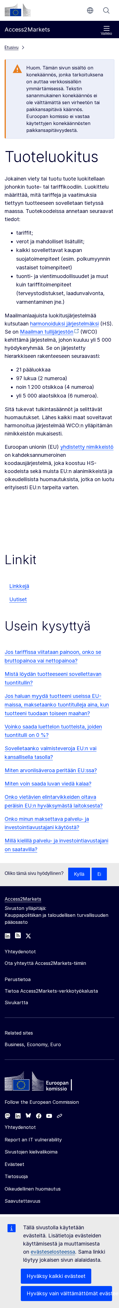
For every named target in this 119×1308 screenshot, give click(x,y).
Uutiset (18, 599)
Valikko (106, 34)
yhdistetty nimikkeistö (87, 447)
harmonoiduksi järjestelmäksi (64, 324)
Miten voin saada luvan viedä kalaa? (48, 784)
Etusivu (11, 47)
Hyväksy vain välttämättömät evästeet (69, 1293)
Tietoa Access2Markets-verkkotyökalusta (51, 991)
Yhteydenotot (20, 1127)
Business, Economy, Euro (33, 1044)
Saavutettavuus (22, 1201)
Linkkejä (19, 586)
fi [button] (90, 10)
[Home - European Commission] (46, 1082)
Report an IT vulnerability (33, 1140)
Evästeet (14, 1164)
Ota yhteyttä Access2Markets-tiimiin (45, 963)
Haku (106, 10)
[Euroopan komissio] (18, 9)
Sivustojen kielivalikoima (31, 1152)
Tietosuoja (16, 1176)
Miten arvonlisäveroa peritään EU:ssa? (51, 770)
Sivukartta (16, 1002)
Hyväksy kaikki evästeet (56, 1276)
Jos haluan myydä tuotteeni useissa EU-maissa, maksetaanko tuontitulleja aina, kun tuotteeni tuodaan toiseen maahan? (57, 704)
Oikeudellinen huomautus (33, 1189)
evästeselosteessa (53, 1252)
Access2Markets (23, 899)
